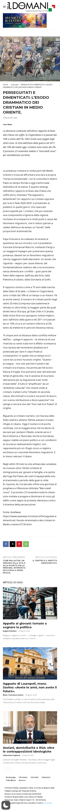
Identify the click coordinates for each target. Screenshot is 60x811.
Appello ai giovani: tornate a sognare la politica (25, 625)
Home (5, 84)
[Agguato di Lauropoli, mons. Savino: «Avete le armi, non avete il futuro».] (30, 663)
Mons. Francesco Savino (13, 695)
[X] (12, 544)
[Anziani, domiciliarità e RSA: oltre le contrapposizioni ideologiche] (30, 727)
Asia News (7, 124)
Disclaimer (47, 803)
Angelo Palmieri (10, 631)
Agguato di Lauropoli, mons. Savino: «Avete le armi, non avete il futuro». (30, 687)
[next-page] (9, 769)
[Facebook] (6, 544)
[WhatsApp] (26, 544)
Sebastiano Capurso (11, 755)
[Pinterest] (19, 544)
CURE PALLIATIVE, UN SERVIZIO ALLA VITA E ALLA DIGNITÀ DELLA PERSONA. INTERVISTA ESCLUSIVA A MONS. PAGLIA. (14, 566)
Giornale (14, 84)
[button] (5, 805)
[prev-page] (5, 769)
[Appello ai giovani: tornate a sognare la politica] (30, 603)
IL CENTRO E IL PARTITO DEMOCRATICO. (45, 561)
